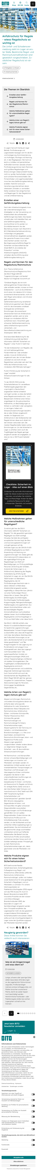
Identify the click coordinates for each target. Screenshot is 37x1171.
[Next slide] (11, 1013)
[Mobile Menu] (32, 3)
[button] (17, 143)
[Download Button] (18, 462)
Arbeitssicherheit (7, 78)
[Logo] (6, 4)
